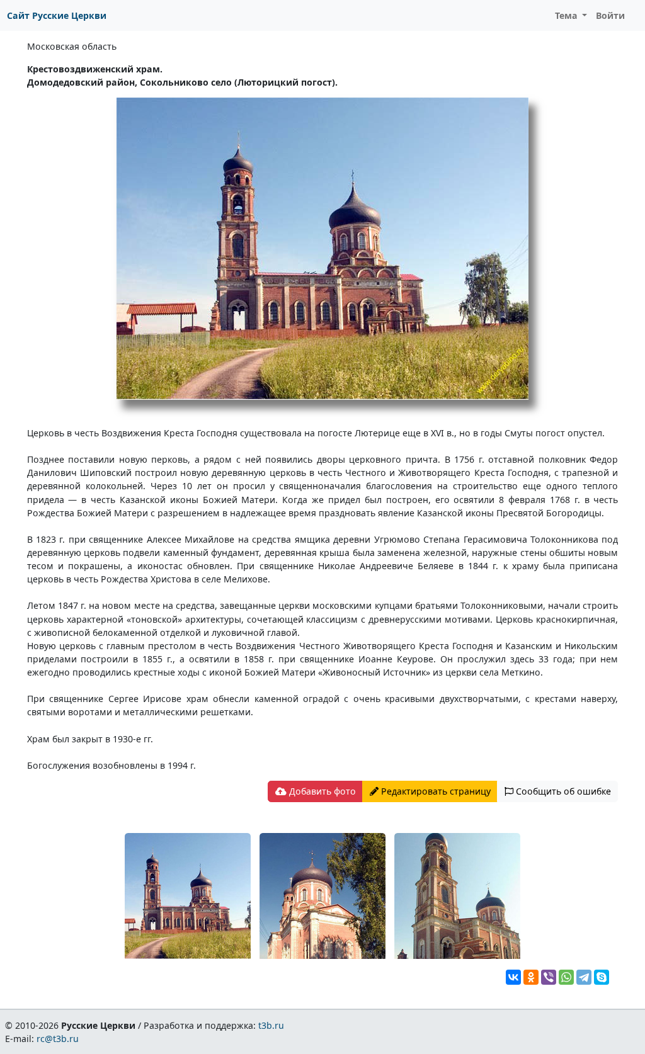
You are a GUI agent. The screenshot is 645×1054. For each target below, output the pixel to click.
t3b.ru (271, 1025)
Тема (567, 15)
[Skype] (601, 977)
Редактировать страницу (435, 791)
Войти (610, 15)
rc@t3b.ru (58, 1039)
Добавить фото (321, 791)
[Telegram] (583, 977)
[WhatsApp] (566, 977)
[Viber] (548, 977)
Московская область (72, 46)
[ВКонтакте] (513, 977)
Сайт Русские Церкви (56, 15)
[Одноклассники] (531, 977)
